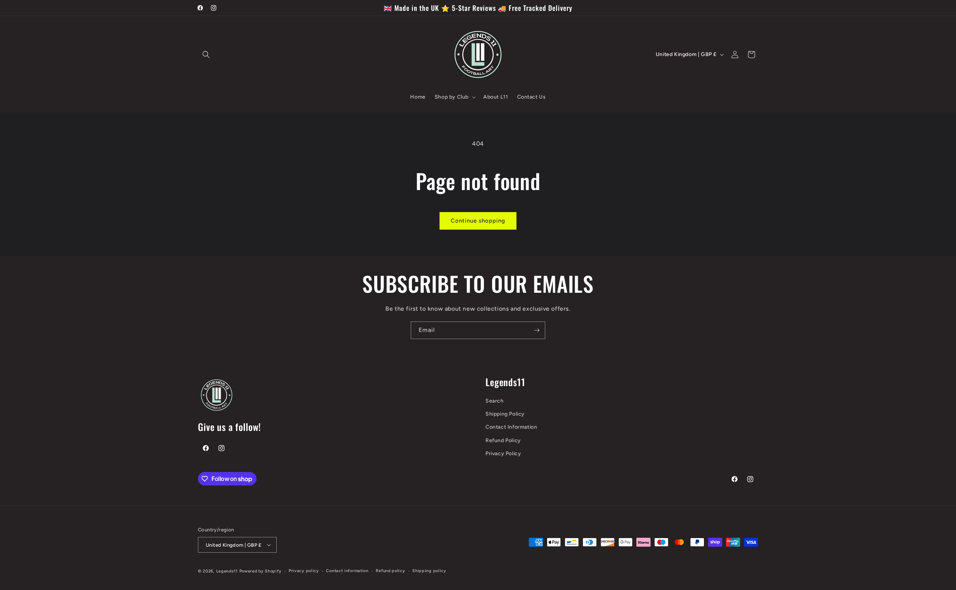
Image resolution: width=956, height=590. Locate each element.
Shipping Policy (505, 414)
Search (494, 401)
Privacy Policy (503, 453)
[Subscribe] (536, 330)
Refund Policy (503, 440)
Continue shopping (478, 220)
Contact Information (511, 427)
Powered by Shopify (260, 571)
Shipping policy (429, 570)
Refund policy (390, 570)
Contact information (347, 570)
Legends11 (227, 571)
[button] (206, 54)
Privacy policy (304, 570)
